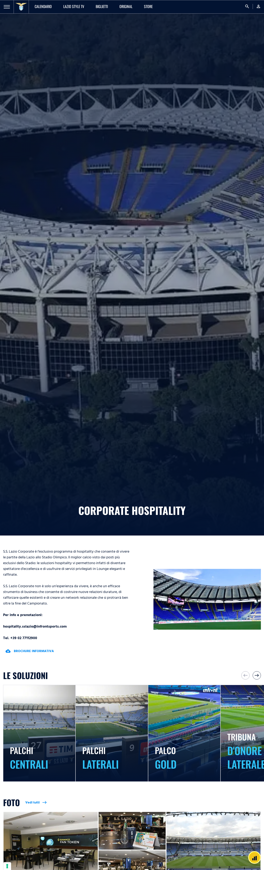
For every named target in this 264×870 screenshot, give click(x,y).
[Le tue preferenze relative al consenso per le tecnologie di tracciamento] (7, 866)
